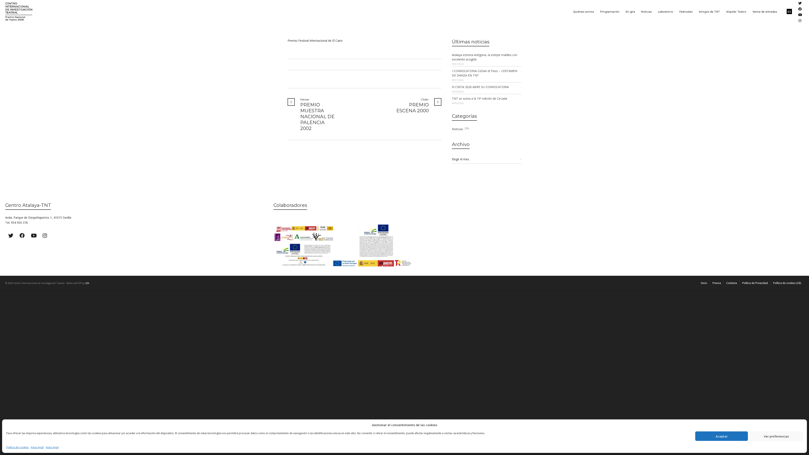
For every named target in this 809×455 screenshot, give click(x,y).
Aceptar (722, 436)
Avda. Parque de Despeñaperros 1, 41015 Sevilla (38, 217)
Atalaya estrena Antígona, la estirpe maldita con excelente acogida (484, 57)
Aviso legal (37, 447)
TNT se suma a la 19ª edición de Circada (479, 98)
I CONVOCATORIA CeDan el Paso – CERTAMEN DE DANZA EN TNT (484, 73)
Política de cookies (17, 447)
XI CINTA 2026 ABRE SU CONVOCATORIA (480, 87)
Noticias (460, 129)
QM (87, 283)
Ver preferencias (776, 436)
